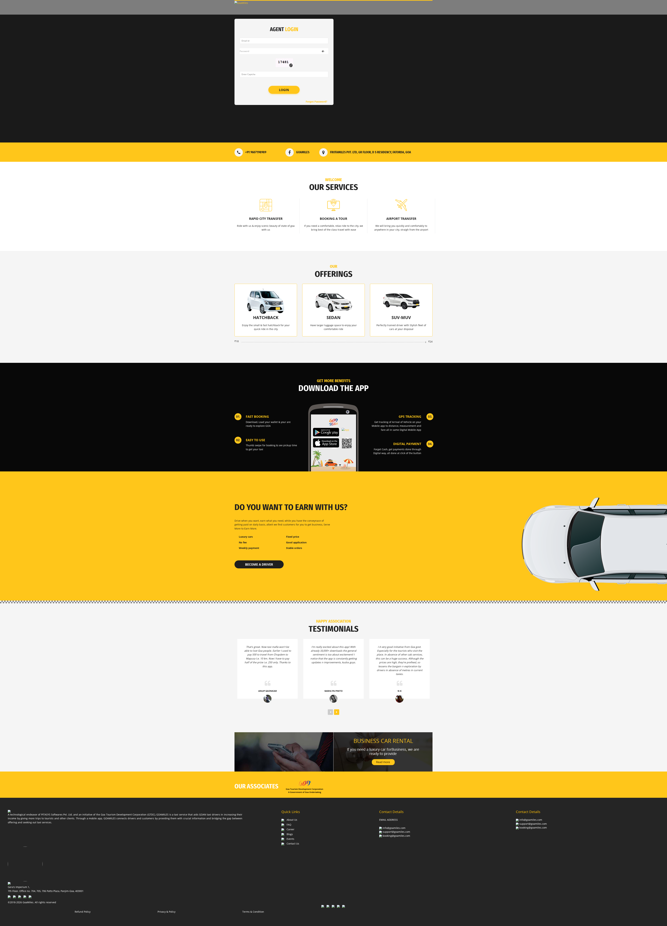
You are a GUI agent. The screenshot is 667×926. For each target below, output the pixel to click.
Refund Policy (82, 911)
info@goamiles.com (394, 828)
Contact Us (293, 843)
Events (290, 839)
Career (290, 829)
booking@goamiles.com (396, 835)
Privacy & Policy (166, 911)
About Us (292, 819)
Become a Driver (259, 564)
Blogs (290, 834)
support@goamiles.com (396, 831)
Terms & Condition (253, 911)
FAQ (289, 824)
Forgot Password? (316, 101)
